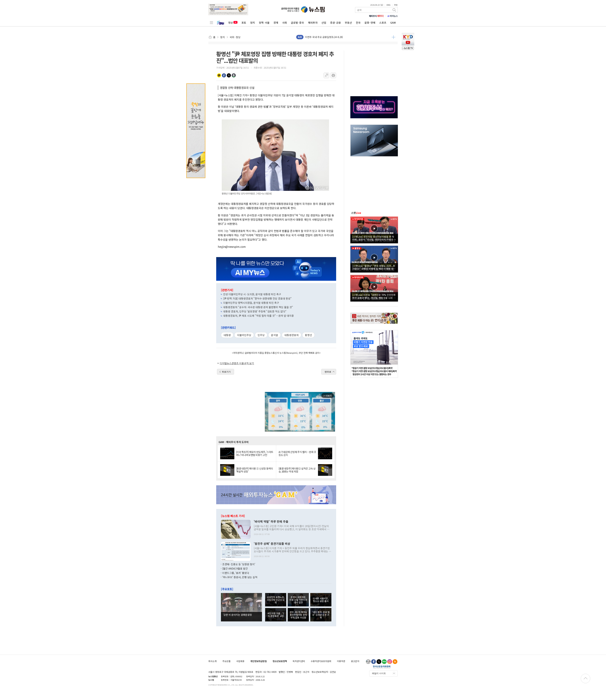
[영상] (374, 229)
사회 (284, 22)
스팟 (356, 213)
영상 (230, 22)
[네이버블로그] (384, 661)
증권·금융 (335, 22)
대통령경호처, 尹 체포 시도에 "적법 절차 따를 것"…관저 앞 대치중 (258, 315)
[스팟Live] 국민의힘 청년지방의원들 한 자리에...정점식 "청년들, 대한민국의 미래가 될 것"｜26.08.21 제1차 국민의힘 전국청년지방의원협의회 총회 (374, 238)
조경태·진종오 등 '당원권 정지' (238, 564)
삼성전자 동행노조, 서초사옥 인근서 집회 (276, 599)
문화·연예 (370, 22)
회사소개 (212, 661)
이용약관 (341, 661)
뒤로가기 (226, 371)
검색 (394, 10)
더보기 (393, 37)
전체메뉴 (211, 22)
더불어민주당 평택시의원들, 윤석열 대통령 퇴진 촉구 (251, 302)
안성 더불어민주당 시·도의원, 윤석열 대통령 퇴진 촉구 (252, 294)
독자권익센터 (299, 661)
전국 (358, 22)
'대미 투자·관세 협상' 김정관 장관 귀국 (321, 614)
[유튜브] (368, 661)
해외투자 (313, 22)
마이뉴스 (392, 16)
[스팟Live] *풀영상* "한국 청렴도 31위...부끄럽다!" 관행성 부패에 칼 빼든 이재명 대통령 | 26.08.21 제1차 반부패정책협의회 (373, 267)
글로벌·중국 (297, 22)
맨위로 (328, 371)
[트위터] (379, 661)
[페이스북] (373, 661)
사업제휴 (240, 661)
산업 (323, 22)
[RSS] (395, 661)
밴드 (234, 75)
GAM (393, 22)
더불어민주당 (244, 335)
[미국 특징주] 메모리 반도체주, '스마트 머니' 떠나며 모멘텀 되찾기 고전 (254, 453)
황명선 (308, 335)
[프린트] (333, 75)
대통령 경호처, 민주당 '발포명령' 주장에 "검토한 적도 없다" (254, 311)
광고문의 (355, 661)
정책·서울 (264, 22)
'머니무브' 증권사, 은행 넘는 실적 (239, 577)
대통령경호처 (291, 335)
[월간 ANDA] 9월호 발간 (235, 568)
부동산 (348, 22)
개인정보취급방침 (258, 661)
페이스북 (224, 75)
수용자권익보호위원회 (321, 661)
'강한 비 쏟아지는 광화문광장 (237, 614)
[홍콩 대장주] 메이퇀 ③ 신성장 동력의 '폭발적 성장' (254, 470)
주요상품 (226, 661)
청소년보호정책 (280, 661)
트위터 (229, 75)
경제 (275, 22)
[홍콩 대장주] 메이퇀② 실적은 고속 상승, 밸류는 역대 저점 (297, 470)
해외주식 (376, 16)
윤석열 (274, 335)
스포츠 (382, 22)
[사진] (236, 529)
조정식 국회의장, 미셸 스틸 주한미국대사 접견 (298, 599)
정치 (252, 22)
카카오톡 (219, 75)
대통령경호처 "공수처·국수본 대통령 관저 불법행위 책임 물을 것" (258, 307)
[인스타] (389, 661)
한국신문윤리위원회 (381, 667)
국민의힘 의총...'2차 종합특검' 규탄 (275, 615)
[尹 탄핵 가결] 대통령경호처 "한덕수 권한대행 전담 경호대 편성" (257, 298)
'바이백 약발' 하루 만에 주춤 (271, 521)
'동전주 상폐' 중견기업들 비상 (272, 543)
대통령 (227, 335)
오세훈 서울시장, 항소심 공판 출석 (321, 600)
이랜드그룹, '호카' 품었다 (235, 573)
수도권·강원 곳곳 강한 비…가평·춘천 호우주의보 (329, 37)
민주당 (261, 335)
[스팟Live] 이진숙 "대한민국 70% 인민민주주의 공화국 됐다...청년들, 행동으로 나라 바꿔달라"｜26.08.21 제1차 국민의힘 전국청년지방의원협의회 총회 (374, 296)
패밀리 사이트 (379, 673)
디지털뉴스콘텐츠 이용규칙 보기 (237, 363)
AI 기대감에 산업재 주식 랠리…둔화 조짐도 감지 (297, 453)
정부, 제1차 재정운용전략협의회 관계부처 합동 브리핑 (298, 614)
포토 (243, 22)
